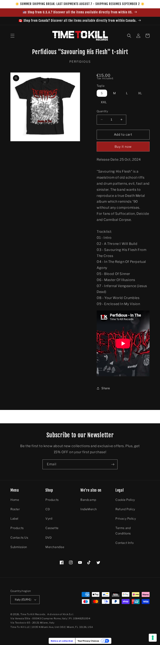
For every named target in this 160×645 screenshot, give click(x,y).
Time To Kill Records (32, 614)
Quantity (102, 111)
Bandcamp (88, 499)
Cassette (52, 528)
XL (140, 93)
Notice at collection (62, 641)
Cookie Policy (125, 499)
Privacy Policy (125, 518)
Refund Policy (125, 509)
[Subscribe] (112, 464)
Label (14, 518)
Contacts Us (19, 537)
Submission (18, 547)
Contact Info (124, 542)
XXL (104, 102)
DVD (48, 537)
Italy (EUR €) (23, 599)
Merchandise (54, 547)
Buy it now (123, 147)
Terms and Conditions (123, 530)
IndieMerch (88, 509)
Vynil (48, 518)
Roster (15, 509)
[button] (12, 35)
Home (14, 499)
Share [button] (105, 388)
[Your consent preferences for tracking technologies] (153, 638)
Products (17, 528)
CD (47, 509)
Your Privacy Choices (88, 641)
